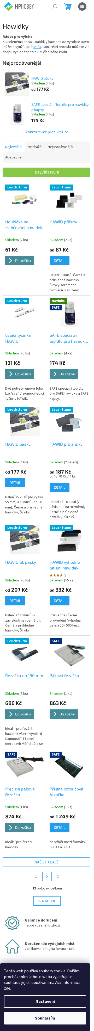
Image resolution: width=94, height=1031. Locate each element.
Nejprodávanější (60, 147)
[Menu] (82, 6)
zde (7, 988)
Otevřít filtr (47, 172)
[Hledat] (55, 6)
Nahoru (49, 901)
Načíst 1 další (47, 862)
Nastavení (45, 1001)
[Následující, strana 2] (47, 876)
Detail (59, 260)
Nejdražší (35, 147)
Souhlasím (45, 1018)
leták (37, 47)
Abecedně (13, 157)
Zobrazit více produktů (44, 132)
